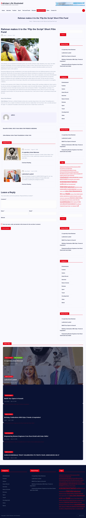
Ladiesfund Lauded (66, 52)
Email (30, 211)
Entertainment (65, 82)
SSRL (72, 201)
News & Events (41, 10)
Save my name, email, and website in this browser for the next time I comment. (22, 224)
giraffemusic (63, 184)
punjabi (79, 196)
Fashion (14, 10)
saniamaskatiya (61, 502)
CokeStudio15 (64, 177)
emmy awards (76, 179)
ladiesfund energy (78, 187)
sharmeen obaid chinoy (76, 198)
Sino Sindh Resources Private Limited (67, 199)
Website (3, 217)
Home (3, 10)
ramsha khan (82, 500)
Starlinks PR (75, 201)
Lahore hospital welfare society (64, 495)
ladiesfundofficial (64, 189)
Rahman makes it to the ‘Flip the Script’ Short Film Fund (45, 21)
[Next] (82, 343)
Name (2, 211)
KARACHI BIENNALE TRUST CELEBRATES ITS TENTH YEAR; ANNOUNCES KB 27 (31, 455)
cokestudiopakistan (74, 177)
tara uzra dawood (71, 506)
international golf (72, 184)
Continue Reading (26, 162)
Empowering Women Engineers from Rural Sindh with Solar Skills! (26, 436)
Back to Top (81, 515)
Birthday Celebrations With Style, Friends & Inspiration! (22, 417)
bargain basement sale (64, 175)
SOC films (78, 199)
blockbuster (72, 175)
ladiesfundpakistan (72, 189)
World (63, 118)
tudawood (74, 205)
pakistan (61, 196)
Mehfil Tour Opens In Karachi (69, 56)
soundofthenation (65, 201)
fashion (74, 182)
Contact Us (53, 10)
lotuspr (63, 193)
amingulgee (78, 173)
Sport (19, 10)
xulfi (78, 206)
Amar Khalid (27, 149)
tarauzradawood (71, 203)
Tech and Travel (26, 10)
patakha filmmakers (74, 196)
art (81, 173)
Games (63, 89)
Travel (63, 108)
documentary (70, 179)
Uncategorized (65, 112)
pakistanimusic (67, 196)
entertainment (65, 182)
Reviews (34, 10)
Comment (3, 199)
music (67, 194)
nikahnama (72, 498)
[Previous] (80, 343)
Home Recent (65, 92)
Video (48, 10)
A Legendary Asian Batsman (68, 49)
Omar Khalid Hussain (78, 193)
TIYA (76, 508)
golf (67, 184)
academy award (72, 173)
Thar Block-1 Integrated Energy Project (67, 508)
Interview (8, 10)
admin (5, 35)
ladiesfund (71, 187)
